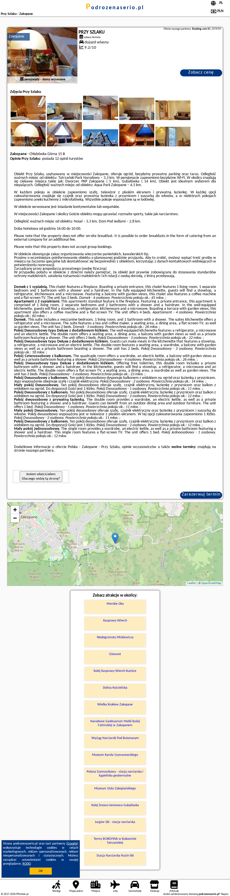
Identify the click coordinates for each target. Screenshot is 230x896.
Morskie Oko (115, 604)
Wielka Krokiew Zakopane (115, 704)
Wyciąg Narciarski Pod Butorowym (115, 738)
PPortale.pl (22, 894)
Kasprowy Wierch (115, 620)
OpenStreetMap (211, 583)
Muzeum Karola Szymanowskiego (115, 755)
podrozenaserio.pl (115, 8)
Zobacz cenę (201, 72)
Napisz (224, 894)
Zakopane (16, 36)
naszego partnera (40, 451)
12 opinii (61, 159)
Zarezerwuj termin (201, 494)
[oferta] (22, 79)
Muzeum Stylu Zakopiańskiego (115, 788)
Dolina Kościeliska (115, 687)
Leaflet (191, 583)
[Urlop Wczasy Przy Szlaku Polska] (36, 114)
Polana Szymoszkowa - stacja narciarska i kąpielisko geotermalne (115, 773)
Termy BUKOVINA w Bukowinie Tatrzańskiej (115, 841)
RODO (26, 863)
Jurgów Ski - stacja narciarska (115, 822)
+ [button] (15, 509)
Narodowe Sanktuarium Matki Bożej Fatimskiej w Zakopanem (115, 723)
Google (72, 843)
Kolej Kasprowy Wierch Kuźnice (115, 671)
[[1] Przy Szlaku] (42, 55)
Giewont (115, 654)
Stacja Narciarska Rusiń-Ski (115, 855)
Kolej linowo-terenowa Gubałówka (115, 805)
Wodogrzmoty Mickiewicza (115, 637)
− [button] (15, 518)
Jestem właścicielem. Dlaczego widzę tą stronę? (41, 476)
